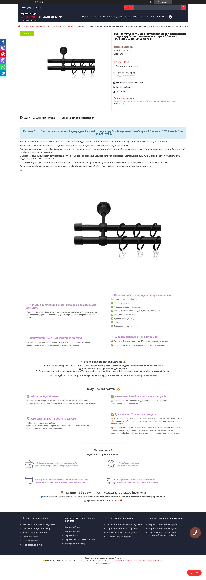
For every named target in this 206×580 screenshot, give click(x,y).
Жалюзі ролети (30, 540)
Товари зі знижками (130, 16)
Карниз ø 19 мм (72, 531)
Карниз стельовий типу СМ (163, 528)
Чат (196, 573)
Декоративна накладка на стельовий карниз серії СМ (162, 534)
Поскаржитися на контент (125, 560)
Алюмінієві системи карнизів (122, 532)
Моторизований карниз (119, 536)
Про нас (149, 16)
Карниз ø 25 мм (72, 535)
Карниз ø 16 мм (72, 527)
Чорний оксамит (64, 26)
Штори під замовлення (34, 532)
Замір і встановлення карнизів (38, 524)
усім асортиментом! (143, 375)
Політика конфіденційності (150, 560)
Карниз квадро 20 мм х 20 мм (79, 539)
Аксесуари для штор (74, 543)
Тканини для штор (32, 544)
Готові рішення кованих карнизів (124, 524)
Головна (87, 16)
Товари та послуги (104, 16)
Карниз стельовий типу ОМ (163, 524)
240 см (50, 26)
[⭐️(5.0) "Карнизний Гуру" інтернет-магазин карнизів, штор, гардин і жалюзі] (28, 16)
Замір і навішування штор (36, 528)
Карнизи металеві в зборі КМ (122, 528)
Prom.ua (118, 558)
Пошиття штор (30, 536)
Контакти (162, 16)
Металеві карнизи (35, 26)
